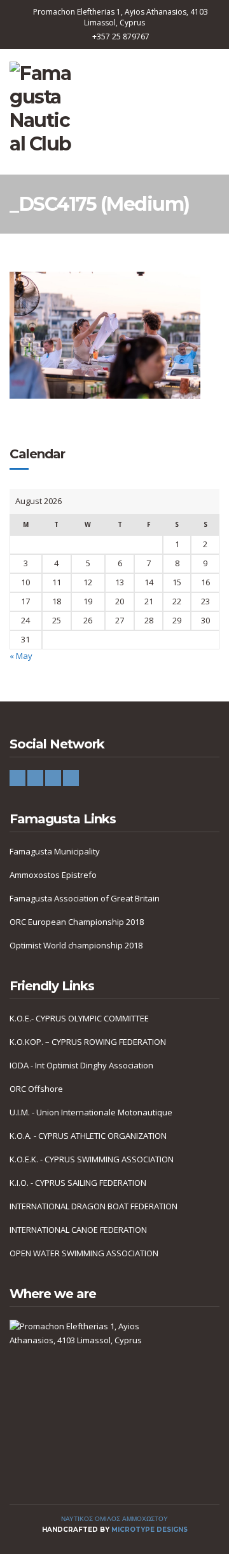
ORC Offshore (36, 1088)
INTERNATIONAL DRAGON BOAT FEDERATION (93, 1206)
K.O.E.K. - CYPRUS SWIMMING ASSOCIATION (92, 1159)
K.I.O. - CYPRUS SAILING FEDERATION (78, 1182)
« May (21, 655)
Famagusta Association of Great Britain (85, 898)
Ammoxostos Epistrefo (53, 874)
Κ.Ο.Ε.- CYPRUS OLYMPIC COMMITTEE (79, 1018)
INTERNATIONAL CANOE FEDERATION (78, 1229)
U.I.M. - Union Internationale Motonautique (91, 1112)
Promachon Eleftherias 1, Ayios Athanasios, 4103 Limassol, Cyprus (120, 17)
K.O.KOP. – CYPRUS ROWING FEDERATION (88, 1041)
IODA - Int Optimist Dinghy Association (81, 1065)
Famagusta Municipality (55, 851)
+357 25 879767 (120, 36)
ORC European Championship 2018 (77, 921)
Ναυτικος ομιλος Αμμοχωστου (114, 1519)
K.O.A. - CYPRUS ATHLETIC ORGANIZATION (88, 1135)
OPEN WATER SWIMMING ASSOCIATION (84, 1253)
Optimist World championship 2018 (76, 945)
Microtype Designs (149, 1529)
